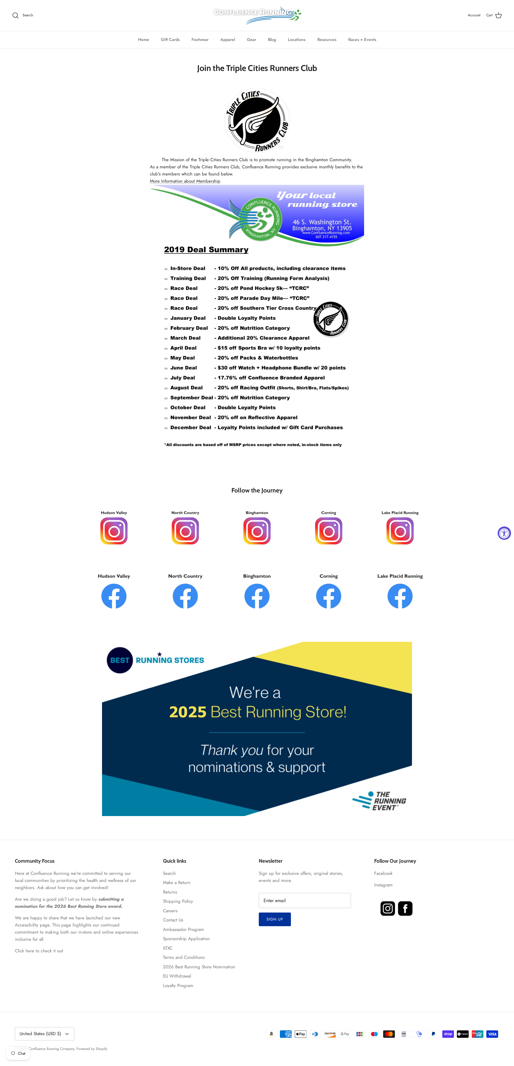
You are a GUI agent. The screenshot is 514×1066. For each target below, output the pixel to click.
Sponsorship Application (186, 938)
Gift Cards (170, 39)
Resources (326, 39)
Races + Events (362, 39)
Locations (296, 39)
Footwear (200, 39)
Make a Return (176, 882)
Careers (170, 910)
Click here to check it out (39, 951)
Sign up (275, 919)
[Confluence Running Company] (257, 15)
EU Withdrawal (177, 976)
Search (169, 873)
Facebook (383, 873)
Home (143, 39)
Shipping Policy (178, 901)
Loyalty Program (178, 985)
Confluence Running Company (51, 1048)
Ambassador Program (183, 929)
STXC (168, 948)
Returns (170, 892)
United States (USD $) (40, 1033)
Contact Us (173, 920)
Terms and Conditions (184, 957)
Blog (272, 39)
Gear (251, 39)
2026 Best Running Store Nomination (199, 967)
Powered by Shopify (91, 1048)
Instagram (383, 885)
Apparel (227, 39)
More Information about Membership (185, 181)
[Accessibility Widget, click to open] (504, 533)
